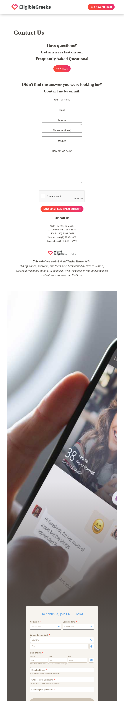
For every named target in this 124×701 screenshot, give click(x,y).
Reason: (62, 120)
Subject (62, 140)
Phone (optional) (62, 130)
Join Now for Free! (101, 7)
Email (62, 110)
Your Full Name (62, 99)
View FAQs (62, 68)
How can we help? (62, 151)
